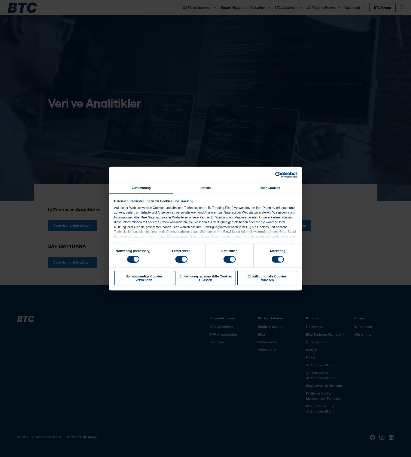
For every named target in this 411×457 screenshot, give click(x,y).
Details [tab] (205, 188)
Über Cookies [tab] (269, 188)
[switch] (181, 259)
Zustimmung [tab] (141, 188)
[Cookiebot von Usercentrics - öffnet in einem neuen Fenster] (278, 174)
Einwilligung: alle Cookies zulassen (267, 278)
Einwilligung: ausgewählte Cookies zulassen (205, 278)
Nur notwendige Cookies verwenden (143, 278)
